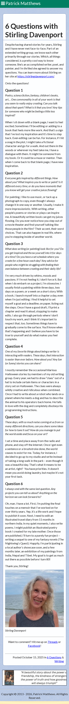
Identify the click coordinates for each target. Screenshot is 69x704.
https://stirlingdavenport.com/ (36, 76)
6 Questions (54, 657)
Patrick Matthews (23, 3)
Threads (53, 641)
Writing (59, 661)
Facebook (34, 645)
